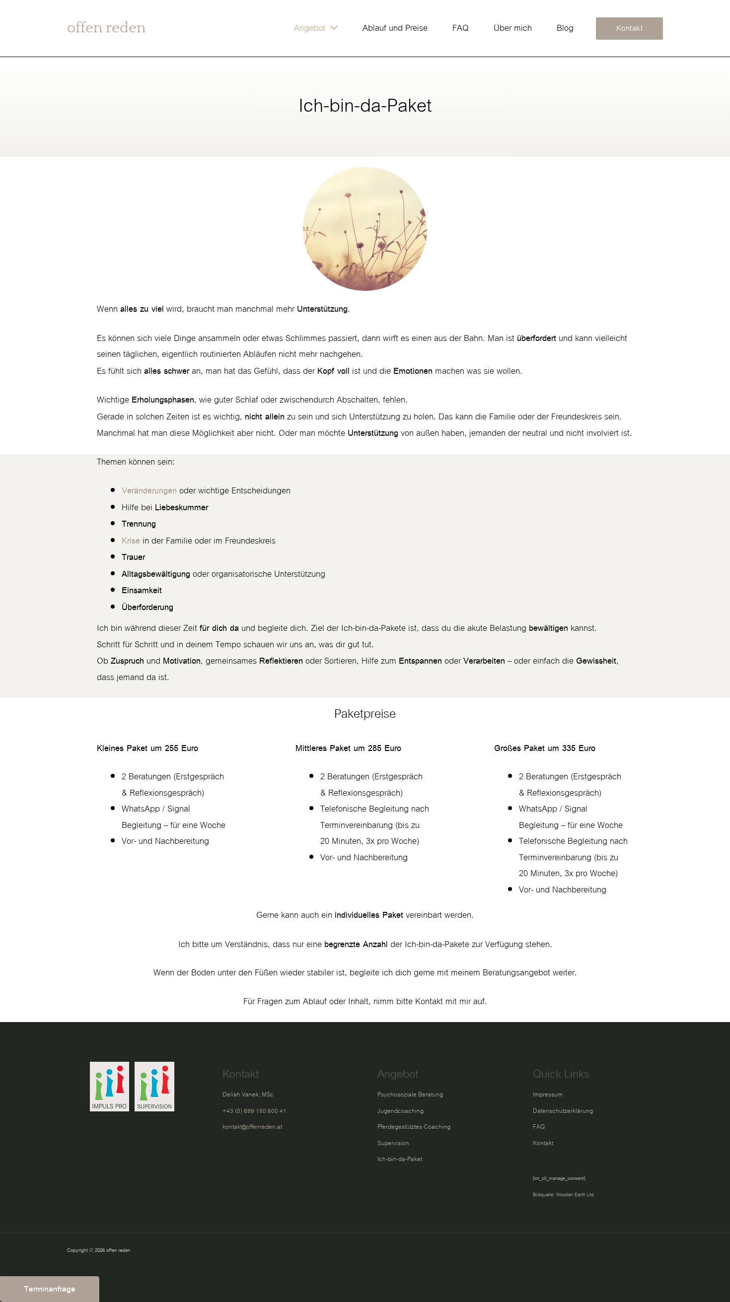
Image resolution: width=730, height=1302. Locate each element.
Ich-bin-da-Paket (399, 1159)
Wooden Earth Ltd (575, 1195)
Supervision (393, 1143)
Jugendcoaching (400, 1110)
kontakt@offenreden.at (252, 1126)
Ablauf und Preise (395, 28)
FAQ (460, 28)
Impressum (548, 1094)
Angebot (309, 28)
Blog (565, 28)
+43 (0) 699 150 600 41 (254, 1110)
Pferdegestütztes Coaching (413, 1126)
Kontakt (543, 1143)
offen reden (106, 28)
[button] (629, 28)
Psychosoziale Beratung (410, 1094)
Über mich (513, 28)
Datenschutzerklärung (563, 1110)
